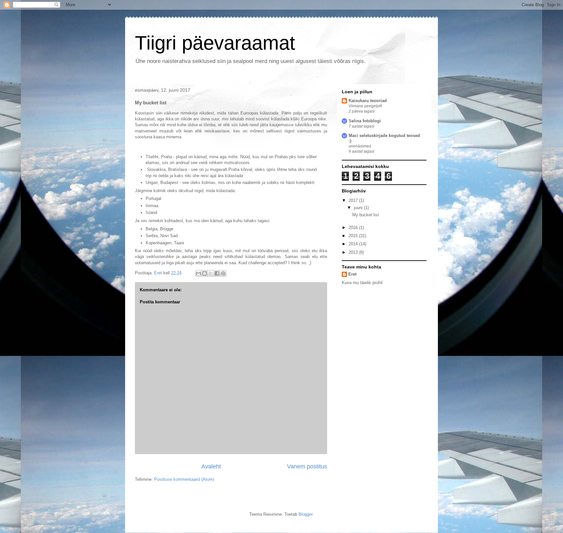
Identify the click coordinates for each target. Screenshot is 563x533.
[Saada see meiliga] (198, 273)
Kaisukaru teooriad (368, 100)
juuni (359, 207)
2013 (354, 252)
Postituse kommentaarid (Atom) (184, 479)
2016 (354, 227)
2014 (354, 243)
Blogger (305, 514)
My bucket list (365, 214)
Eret (352, 274)
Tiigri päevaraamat (215, 43)
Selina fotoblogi (365, 120)
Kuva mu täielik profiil (362, 282)
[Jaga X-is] (211, 273)
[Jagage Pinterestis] (223, 273)
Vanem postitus (307, 466)
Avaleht (211, 466)
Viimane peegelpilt (365, 106)
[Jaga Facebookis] (217, 273)
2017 (354, 200)
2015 (354, 235)
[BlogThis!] (204, 273)
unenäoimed (360, 146)
